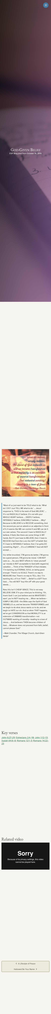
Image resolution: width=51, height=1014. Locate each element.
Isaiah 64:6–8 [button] (8, 740)
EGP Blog (13, 153)
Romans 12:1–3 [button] (24, 740)
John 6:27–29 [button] (8, 737)
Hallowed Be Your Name (24, 969)
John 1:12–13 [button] (41, 737)
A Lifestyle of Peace (26, 963)
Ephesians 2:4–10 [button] (25, 737)
